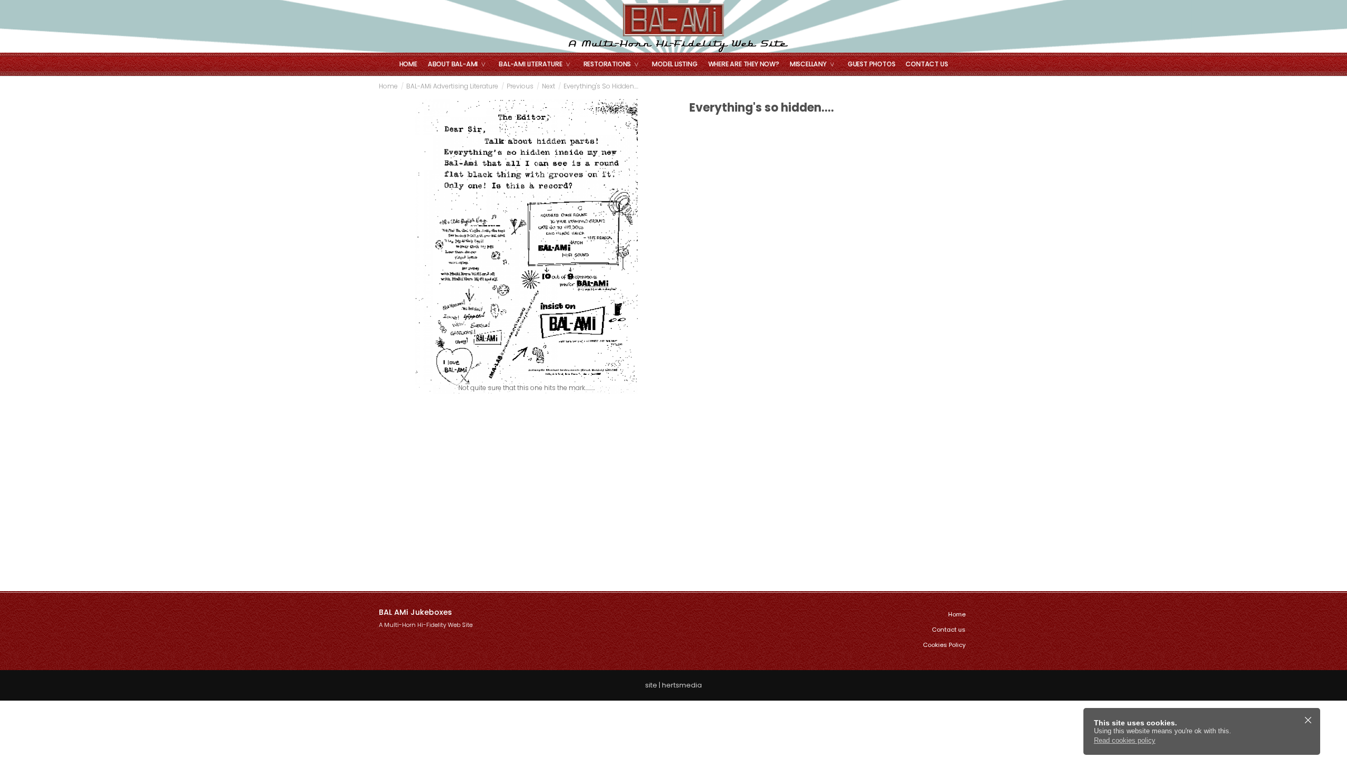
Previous (520, 86)
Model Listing (674, 63)
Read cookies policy (1124, 740)
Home (408, 63)
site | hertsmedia (673, 685)
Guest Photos (872, 63)
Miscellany (808, 63)
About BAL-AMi (453, 63)
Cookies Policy (944, 645)
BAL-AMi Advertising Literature (452, 86)
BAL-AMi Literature (530, 63)
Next (548, 86)
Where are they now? (743, 63)
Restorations (607, 63)
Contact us (927, 63)
